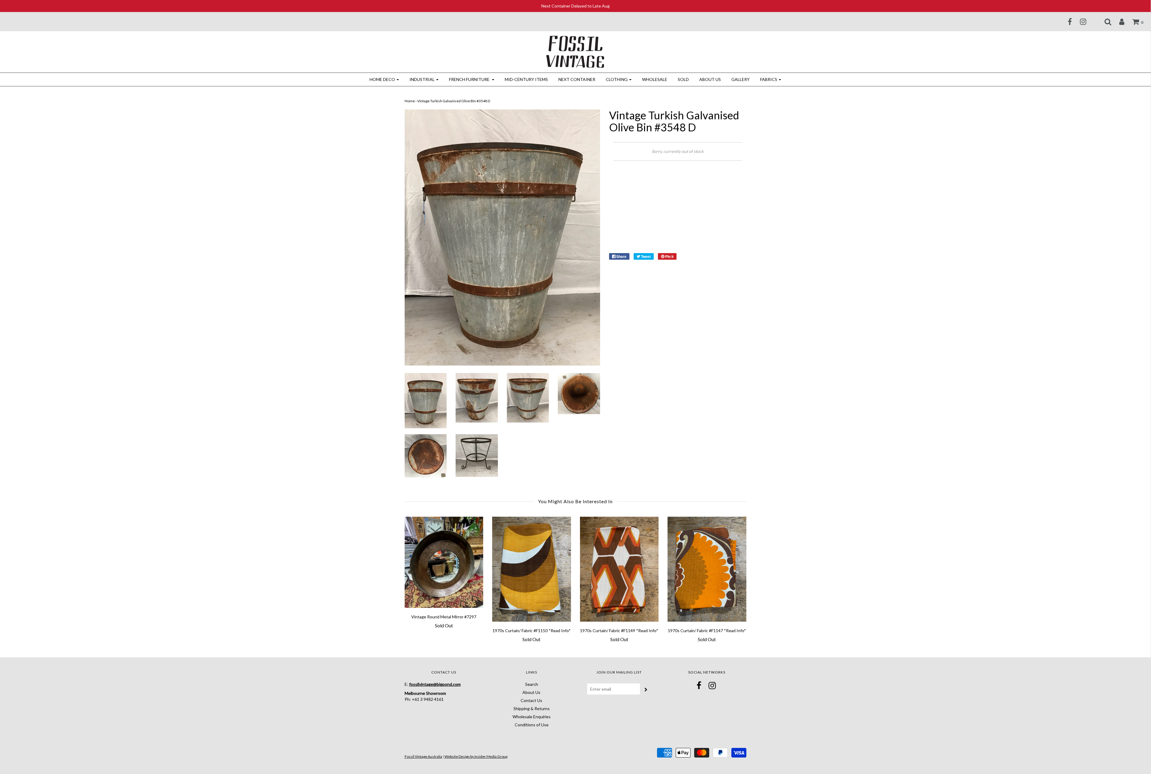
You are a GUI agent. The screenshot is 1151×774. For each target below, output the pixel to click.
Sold (683, 79)
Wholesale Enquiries (532, 716)
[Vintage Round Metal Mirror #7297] (444, 562)
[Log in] (1118, 21)
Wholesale (654, 79)
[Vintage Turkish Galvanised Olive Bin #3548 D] (426, 400)
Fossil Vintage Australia (423, 756)
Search (531, 684)
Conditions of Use (532, 724)
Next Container (576, 79)
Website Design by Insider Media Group (476, 756)
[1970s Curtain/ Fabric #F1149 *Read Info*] (619, 569)
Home (410, 101)
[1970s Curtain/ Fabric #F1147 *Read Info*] (707, 569)
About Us (710, 79)
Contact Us (531, 700)
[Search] (1104, 21)
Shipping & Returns (531, 708)
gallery (740, 79)
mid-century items (526, 79)
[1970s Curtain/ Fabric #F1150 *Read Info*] (531, 569)
